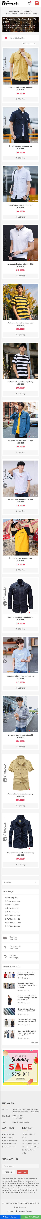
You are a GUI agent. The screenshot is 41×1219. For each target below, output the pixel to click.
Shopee (31, 1211)
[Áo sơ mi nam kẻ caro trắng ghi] (20, 714)
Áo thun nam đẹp (10, 1183)
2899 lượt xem (24, 1014)
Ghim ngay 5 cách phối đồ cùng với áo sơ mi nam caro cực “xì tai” (27, 1033)
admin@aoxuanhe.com (21, 1122)
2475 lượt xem (24, 1025)
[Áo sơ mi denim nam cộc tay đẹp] (20, 773)
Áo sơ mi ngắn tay (29, 1192)
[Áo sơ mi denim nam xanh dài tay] (20, 596)
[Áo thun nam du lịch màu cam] (20, 537)
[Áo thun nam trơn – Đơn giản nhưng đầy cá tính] (9, 975)
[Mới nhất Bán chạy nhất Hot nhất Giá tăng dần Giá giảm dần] (29, 44)
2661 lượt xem (24, 1038)
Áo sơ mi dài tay (29, 1188)
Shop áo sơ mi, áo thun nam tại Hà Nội (18, 1203)
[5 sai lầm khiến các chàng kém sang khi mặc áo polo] (9, 1023)
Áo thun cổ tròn (14, 1190)
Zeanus (11, 1211)
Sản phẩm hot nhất (31, 1140)
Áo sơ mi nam (9, 1134)
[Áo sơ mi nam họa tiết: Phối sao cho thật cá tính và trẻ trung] (9, 986)
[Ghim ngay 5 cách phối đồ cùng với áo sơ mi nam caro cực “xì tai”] (9, 1034)
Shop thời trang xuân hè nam (19, 1179)
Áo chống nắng (12, 898)
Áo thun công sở (13, 919)
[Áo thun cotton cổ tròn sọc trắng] (20, 361)
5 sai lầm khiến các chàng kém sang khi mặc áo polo (27, 1020)
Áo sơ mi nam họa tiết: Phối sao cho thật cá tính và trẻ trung (27, 985)
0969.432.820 (18, 1116)
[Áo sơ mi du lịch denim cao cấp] (20, 420)
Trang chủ (14, 11)
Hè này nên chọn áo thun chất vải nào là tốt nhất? (26, 1010)
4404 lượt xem (24, 990)
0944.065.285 (18, 1118)
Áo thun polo (19, 1192)
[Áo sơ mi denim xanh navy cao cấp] (20, 832)
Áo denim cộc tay (29, 1185)
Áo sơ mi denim (13, 905)
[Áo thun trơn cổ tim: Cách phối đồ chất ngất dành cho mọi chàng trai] (9, 1000)
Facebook (21, 1211)
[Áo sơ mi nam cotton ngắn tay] (20, 184)
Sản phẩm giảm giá (32, 1144)
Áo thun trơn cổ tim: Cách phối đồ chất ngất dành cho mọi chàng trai (27, 997)
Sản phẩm (27, 11)
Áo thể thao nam (7, 1185)
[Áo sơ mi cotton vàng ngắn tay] (20, 66)
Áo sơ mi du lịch (13, 908)
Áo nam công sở (22, 1183)
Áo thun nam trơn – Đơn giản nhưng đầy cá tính (26, 974)
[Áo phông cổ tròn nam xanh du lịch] (20, 655)
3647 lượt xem (24, 978)
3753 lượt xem (24, 1003)
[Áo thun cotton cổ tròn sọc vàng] (20, 302)
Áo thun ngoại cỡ (13, 926)
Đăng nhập (22, 1172)
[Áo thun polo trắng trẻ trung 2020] (20, 243)
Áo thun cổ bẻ (24, 1190)
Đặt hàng (21, 99)
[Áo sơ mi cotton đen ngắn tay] (20, 125)
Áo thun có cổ (9, 1192)
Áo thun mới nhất (13, 915)
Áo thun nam (8, 1137)
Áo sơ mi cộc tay (18, 1188)
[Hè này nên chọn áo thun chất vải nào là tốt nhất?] (9, 1011)
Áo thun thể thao (14, 922)
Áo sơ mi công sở (13, 901)
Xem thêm (34, 1043)
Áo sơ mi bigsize (13, 912)
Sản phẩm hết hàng (32, 1147)
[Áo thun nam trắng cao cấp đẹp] (20, 479)
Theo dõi (8, 1172)
